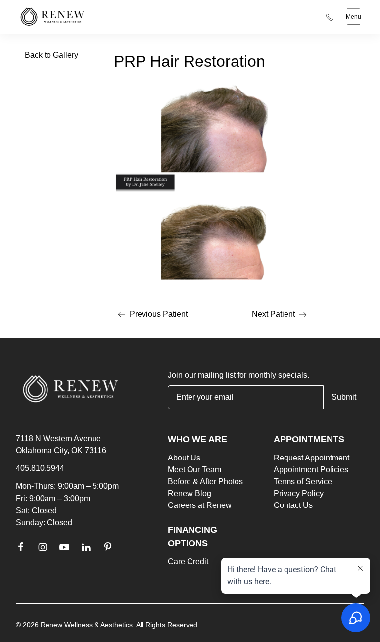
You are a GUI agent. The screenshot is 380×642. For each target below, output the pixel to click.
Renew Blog (189, 493)
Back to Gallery (51, 55)
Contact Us (293, 505)
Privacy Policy (299, 493)
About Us (184, 458)
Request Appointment (311, 458)
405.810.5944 (40, 468)
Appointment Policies (311, 469)
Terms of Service (303, 481)
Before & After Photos (205, 481)
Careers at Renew (200, 505)
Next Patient (281, 316)
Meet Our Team (194, 469)
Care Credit (188, 561)
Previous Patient (151, 316)
